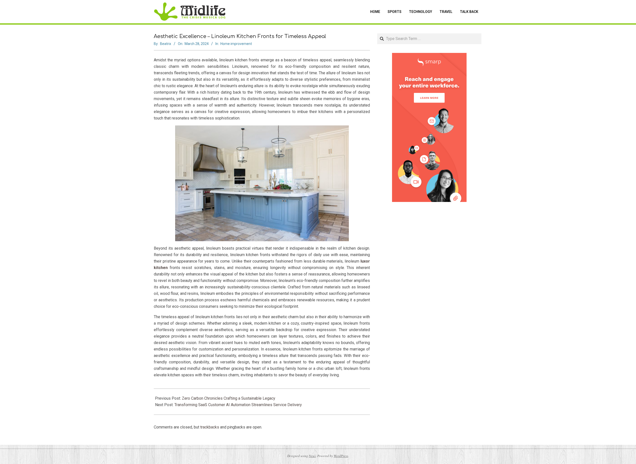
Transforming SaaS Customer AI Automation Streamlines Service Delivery (238, 404)
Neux (312, 456)
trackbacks (209, 427)
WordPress (341, 456)
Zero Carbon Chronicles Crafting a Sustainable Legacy (228, 398)
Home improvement (236, 44)
